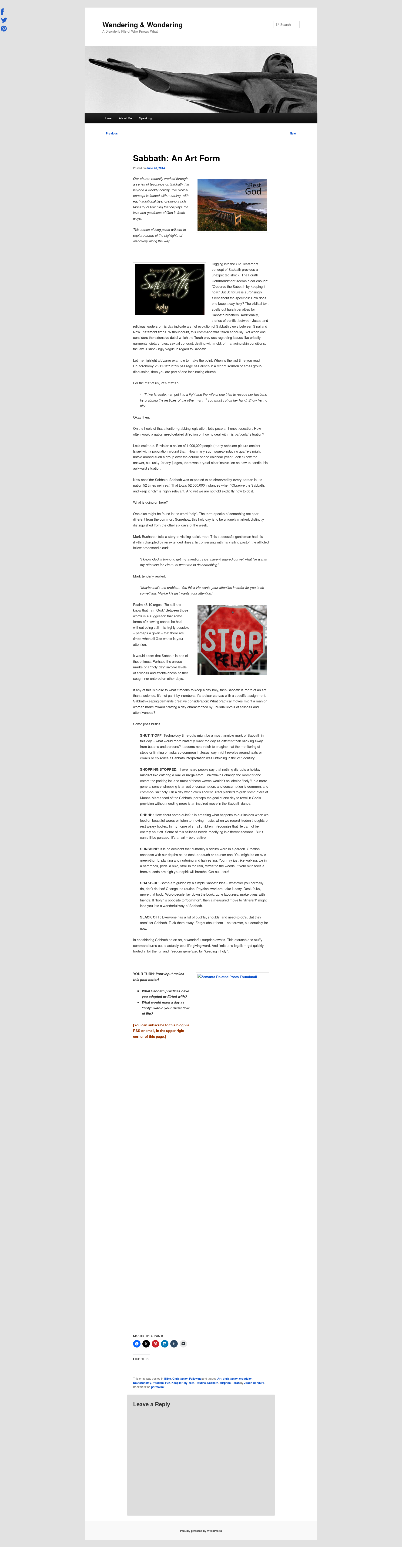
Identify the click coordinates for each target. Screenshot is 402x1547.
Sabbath (212, 1383)
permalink (157, 1387)
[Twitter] (4, 20)
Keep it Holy (179, 1383)
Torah (236, 1383)
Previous (110, 133)
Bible (167, 1378)
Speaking (145, 118)
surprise (225, 1383)
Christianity (180, 1378)
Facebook (4, 11)
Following (195, 1378)
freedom (158, 1383)
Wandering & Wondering (142, 24)
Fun (167, 1383)
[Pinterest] (4, 28)
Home (107, 118)
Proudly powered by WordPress (201, 1531)
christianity (230, 1378)
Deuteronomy (142, 1383)
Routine (201, 1383)
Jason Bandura (254, 1383)
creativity (245, 1378)
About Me (125, 118)
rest (191, 1383)
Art (219, 1378)
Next (295, 133)
